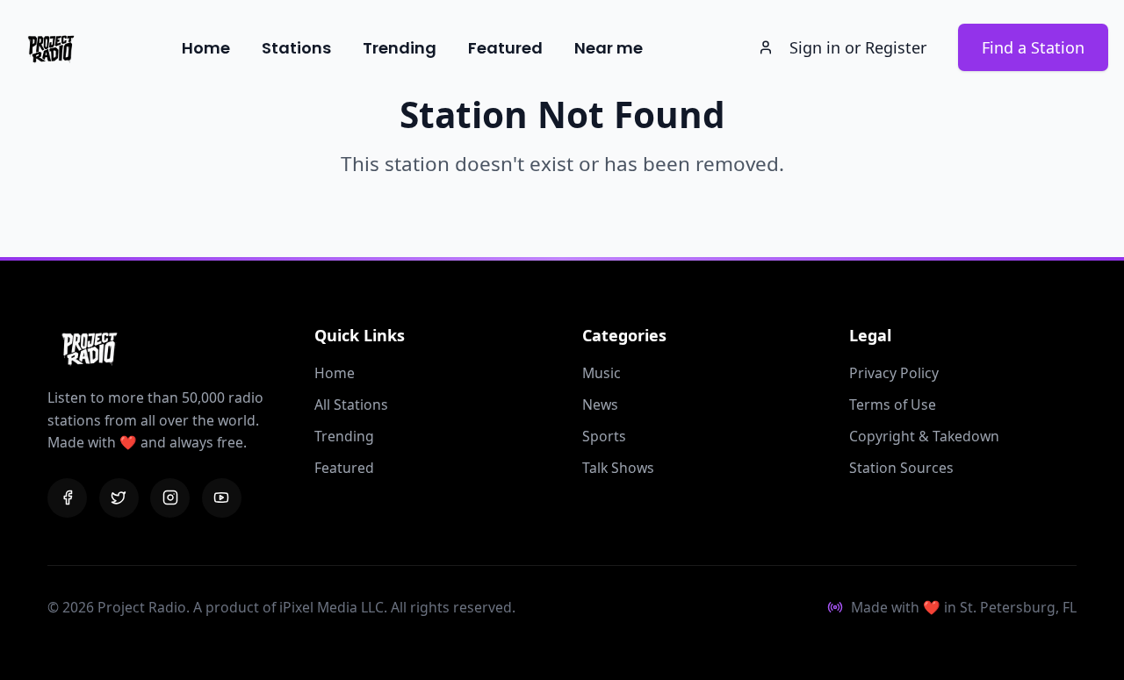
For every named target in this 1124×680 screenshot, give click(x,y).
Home (206, 48)
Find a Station (1033, 47)
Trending (399, 48)
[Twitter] (119, 498)
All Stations (351, 404)
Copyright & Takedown (924, 436)
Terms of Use (892, 404)
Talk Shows (618, 467)
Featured (505, 48)
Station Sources (901, 467)
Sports (604, 436)
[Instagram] (170, 498)
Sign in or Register (857, 47)
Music (601, 373)
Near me (608, 48)
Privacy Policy (894, 373)
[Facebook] (67, 498)
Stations (296, 48)
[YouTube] (221, 498)
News (600, 404)
